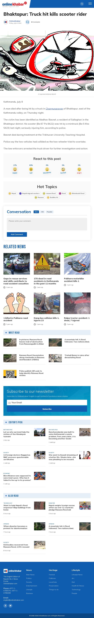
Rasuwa (41, 197)
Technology (76, 590)
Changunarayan (54, 108)
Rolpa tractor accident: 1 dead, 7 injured (77, 319)
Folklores (52, 578)
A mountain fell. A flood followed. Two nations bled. (77, 340)
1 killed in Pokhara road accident (15, 319)
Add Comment (17, 234)
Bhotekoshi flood (78, 193)
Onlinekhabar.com (10, 584)
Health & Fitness (78, 586)
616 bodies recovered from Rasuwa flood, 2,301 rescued (16, 546)
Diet (73, 582)
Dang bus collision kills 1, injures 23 (46, 319)
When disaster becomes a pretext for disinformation (15, 527)
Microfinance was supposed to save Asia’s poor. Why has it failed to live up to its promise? (17, 478)
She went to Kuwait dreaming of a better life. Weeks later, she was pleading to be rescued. (63, 457)
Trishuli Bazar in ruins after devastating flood (77, 356)
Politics (29, 578)
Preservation (53, 586)
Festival (52, 575)
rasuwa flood (50, 193)
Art (73, 578)
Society (29, 582)
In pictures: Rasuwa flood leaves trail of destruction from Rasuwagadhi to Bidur (31, 341)
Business (29, 593)
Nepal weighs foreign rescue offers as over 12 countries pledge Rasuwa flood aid (62, 507)
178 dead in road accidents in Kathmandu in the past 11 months (46, 281)
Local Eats (53, 582)
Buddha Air (54, 197)
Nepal (14, 193)
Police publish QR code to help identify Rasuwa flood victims (31, 373)
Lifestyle (29, 590)
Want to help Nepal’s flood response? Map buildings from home (16, 507)
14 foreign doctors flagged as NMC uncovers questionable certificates (16, 457)
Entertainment (31, 586)
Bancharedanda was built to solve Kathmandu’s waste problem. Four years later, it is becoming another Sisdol (62, 435)
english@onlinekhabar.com (13, 600)
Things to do (54, 590)
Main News (30, 575)
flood (64, 193)
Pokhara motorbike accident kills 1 (74, 279)
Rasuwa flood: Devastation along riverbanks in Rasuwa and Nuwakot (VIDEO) (31, 357)
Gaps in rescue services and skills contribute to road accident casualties (16, 281)
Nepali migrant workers (30, 193)
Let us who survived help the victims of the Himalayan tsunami (16, 434)
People (74, 593)
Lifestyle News (77, 575)
